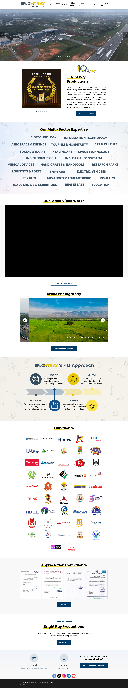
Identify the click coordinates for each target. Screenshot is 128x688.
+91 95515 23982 (64, 668)
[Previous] (25, 320)
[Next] (103, 320)
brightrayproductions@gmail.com (34, 668)
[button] (37, 111)
